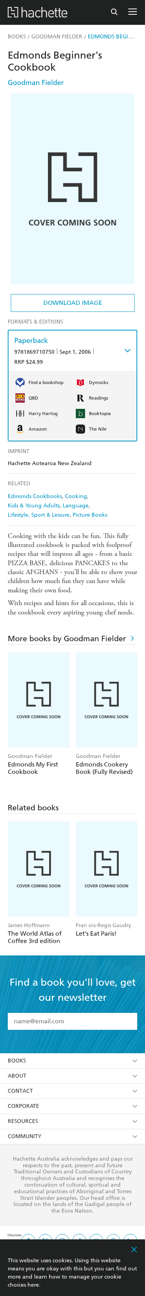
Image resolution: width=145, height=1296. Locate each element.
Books (17, 1060)
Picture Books (90, 515)
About (17, 1076)
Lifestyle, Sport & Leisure (39, 515)
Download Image (72, 302)
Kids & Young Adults (34, 505)
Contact (20, 1091)
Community (24, 1136)
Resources (23, 1121)
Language (76, 505)
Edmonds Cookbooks (35, 496)
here (33, 1285)
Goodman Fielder (36, 82)
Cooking (76, 496)
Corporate (23, 1106)
